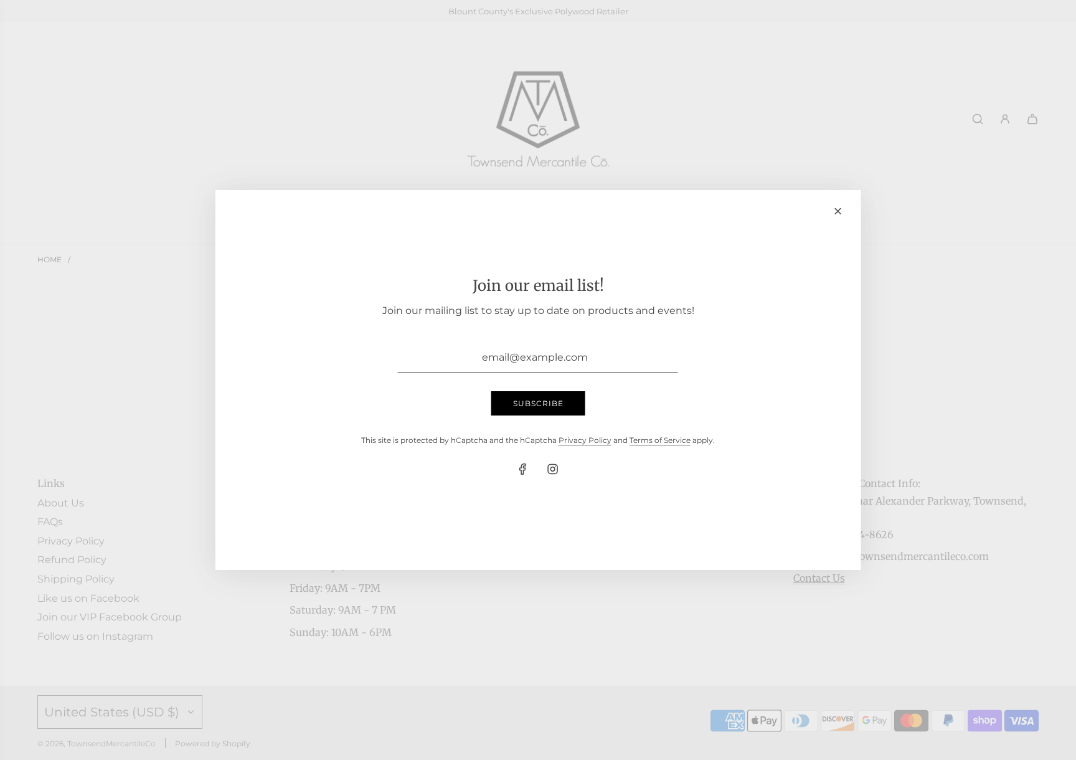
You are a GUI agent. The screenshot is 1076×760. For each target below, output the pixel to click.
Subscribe (538, 403)
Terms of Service (660, 440)
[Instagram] (553, 469)
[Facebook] (523, 469)
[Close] (837, 211)
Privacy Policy (585, 440)
